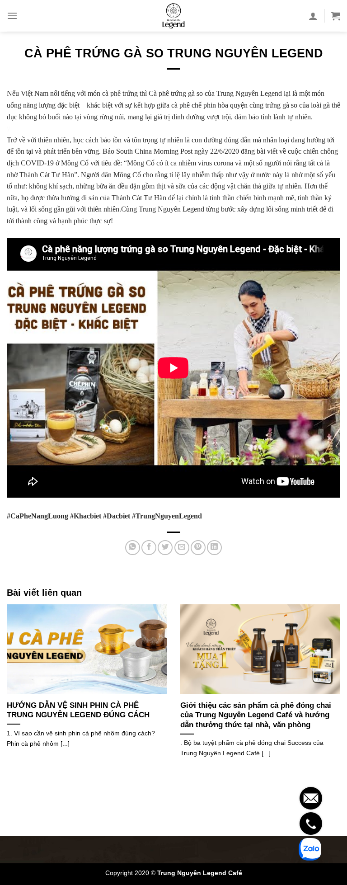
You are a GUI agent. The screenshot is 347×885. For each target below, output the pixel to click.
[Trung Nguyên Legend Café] (173, 16)
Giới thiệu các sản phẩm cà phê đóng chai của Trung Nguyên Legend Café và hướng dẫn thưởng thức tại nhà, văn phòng (255, 715)
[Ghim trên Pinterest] (198, 547)
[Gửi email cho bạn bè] (181, 547)
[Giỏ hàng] (335, 16)
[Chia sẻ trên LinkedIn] (214, 547)
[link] (37, 516)
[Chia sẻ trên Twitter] (165, 547)
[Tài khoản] (313, 16)
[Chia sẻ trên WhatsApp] (132, 547)
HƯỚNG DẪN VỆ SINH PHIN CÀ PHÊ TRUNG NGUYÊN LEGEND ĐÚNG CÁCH (78, 710)
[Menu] (12, 16)
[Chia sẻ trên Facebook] (148, 547)
